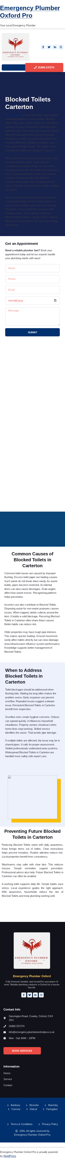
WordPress (9, 1156)
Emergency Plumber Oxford (32, 976)
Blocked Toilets (13, 115)
